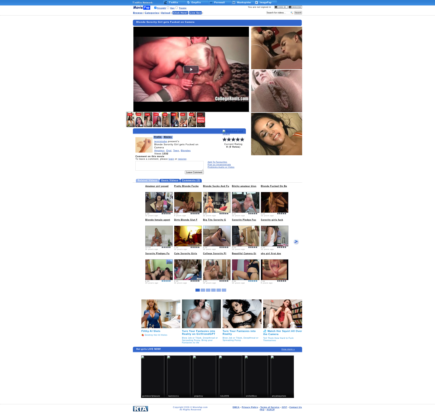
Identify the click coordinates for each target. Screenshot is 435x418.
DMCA (236, 407)
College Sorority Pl (214, 253)
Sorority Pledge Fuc (244, 220)
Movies (168, 137)
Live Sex (195, 12)
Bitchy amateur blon (244, 186)
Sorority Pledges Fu (157, 253)
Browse (138, 12)
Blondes (186, 150)
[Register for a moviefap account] (295, 8)
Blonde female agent (157, 220)
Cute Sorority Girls (185, 253)
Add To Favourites (217, 162)
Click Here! (180, 12)
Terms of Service (270, 407)
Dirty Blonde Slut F (185, 220)
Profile (158, 137)
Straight (161, 8)
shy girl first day (271, 253)
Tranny (183, 8)
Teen (176, 150)
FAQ (262, 409)
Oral (168, 150)
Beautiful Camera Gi (244, 253)
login (171, 159)
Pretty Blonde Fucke (186, 186)
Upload (165, 12)
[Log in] (281, 8)
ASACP (271, 409)
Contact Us (295, 407)
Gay (172, 8)
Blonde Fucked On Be (274, 186)
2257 (284, 407)
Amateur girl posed (157, 186)
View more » (288, 349)
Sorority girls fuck (272, 220)
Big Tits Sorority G (214, 220)
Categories (152, 12)
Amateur (159, 150)
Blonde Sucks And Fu (216, 186)
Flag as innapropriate (219, 164)
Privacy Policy (250, 407)
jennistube (160, 141)
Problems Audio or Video (221, 167)
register (182, 159)
